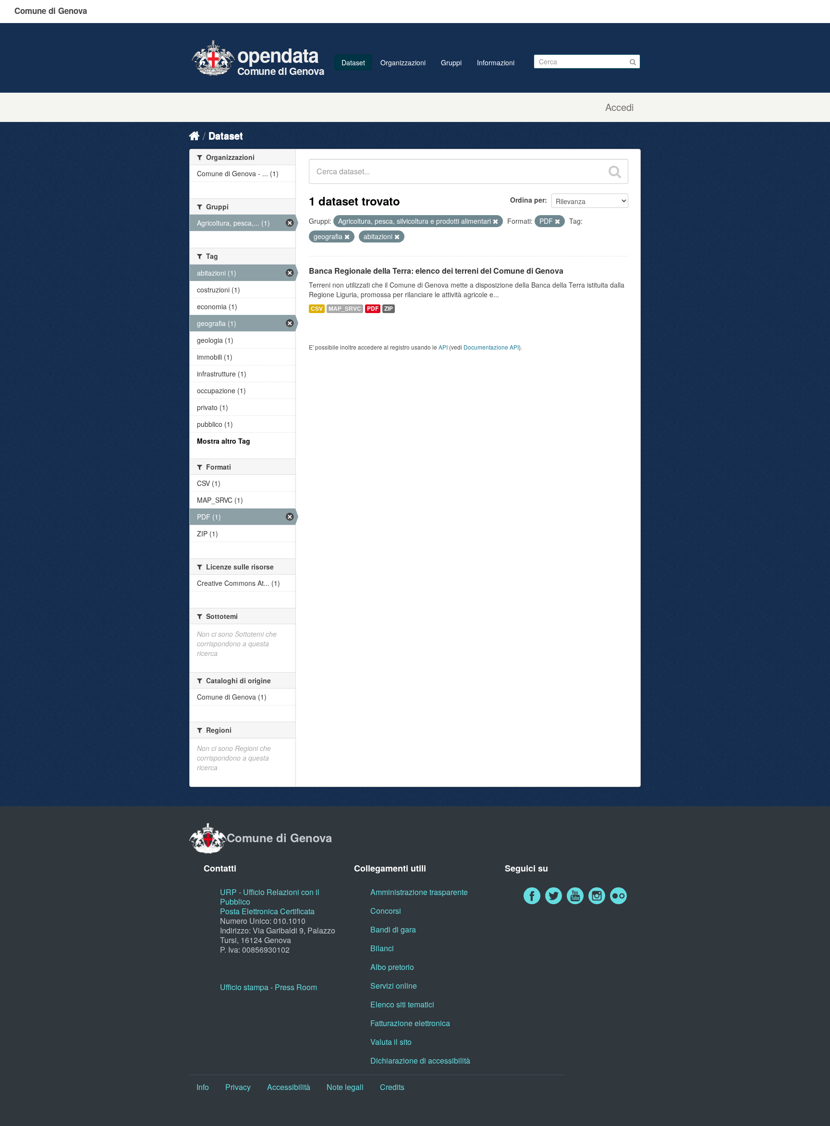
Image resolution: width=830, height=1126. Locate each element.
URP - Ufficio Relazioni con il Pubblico (269, 896)
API (443, 347)
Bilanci (382, 948)
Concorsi (385, 910)
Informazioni (495, 62)
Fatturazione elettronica (410, 1023)
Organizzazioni (403, 62)
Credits (392, 1086)
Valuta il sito (391, 1041)
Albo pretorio (392, 966)
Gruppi (451, 62)
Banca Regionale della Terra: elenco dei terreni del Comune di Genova (436, 270)
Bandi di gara (393, 929)
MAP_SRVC (345, 308)
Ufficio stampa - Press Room (268, 987)
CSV (317, 308)
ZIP (388, 308)
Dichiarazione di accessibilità (420, 1060)
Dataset (353, 62)
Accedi (619, 107)
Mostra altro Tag (223, 441)
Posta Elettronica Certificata (267, 911)
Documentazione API (491, 347)
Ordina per (527, 200)
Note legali (345, 1086)
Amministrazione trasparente (419, 891)
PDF (372, 308)
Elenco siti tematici (402, 1004)
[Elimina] (495, 221)
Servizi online (393, 985)
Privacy (238, 1086)
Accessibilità (288, 1086)
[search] (615, 171)
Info (202, 1086)
